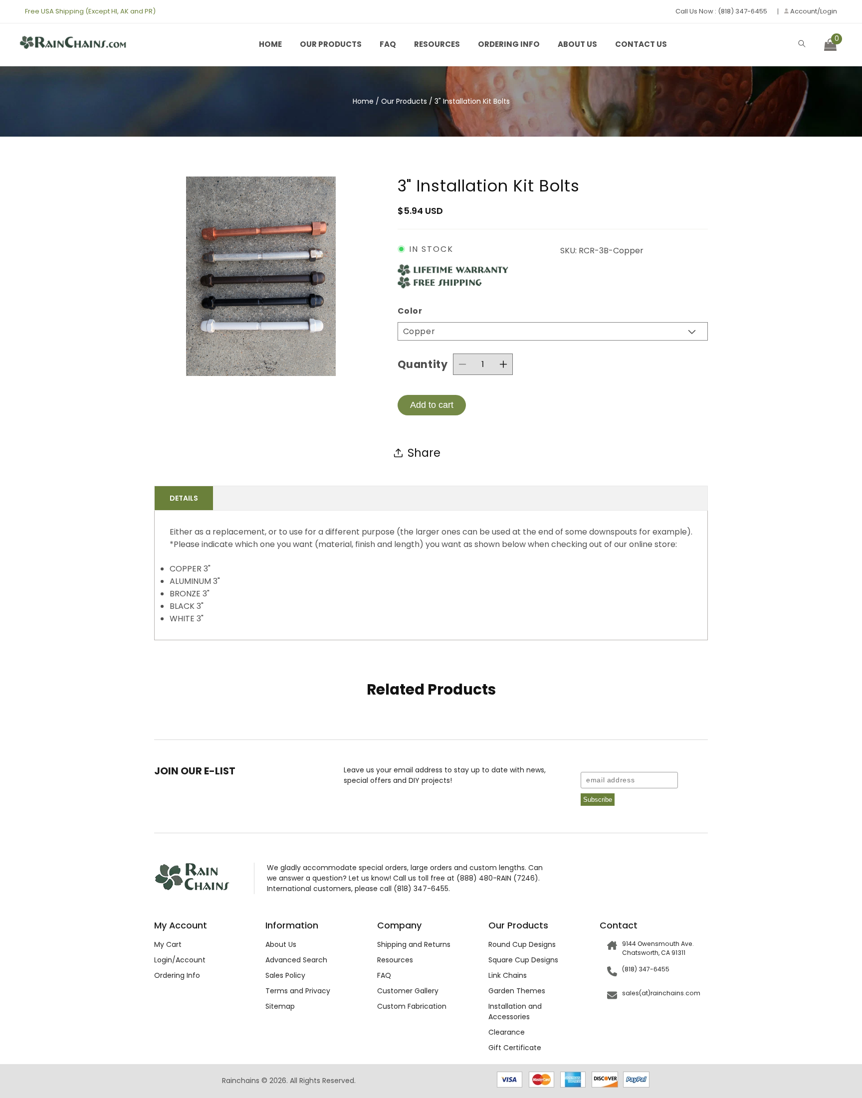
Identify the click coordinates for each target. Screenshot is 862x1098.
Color (410, 311)
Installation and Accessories (515, 1011)
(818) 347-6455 (645, 969)
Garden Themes (516, 991)
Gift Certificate (514, 1048)
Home (270, 44)
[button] (802, 43)
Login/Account (180, 960)
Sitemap (280, 1006)
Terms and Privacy (297, 991)
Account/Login (813, 11)
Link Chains (507, 975)
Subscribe (597, 799)
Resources (437, 44)
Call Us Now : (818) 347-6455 (721, 11)
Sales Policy (285, 975)
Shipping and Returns (413, 944)
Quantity (423, 364)
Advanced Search (296, 960)
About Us (577, 44)
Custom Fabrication (411, 1006)
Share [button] (424, 453)
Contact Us (641, 44)
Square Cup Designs (523, 960)
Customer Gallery (407, 991)
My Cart (168, 944)
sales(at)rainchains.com (661, 993)
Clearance (506, 1032)
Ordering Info (509, 44)
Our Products (331, 44)
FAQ (388, 44)
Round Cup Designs (522, 944)
